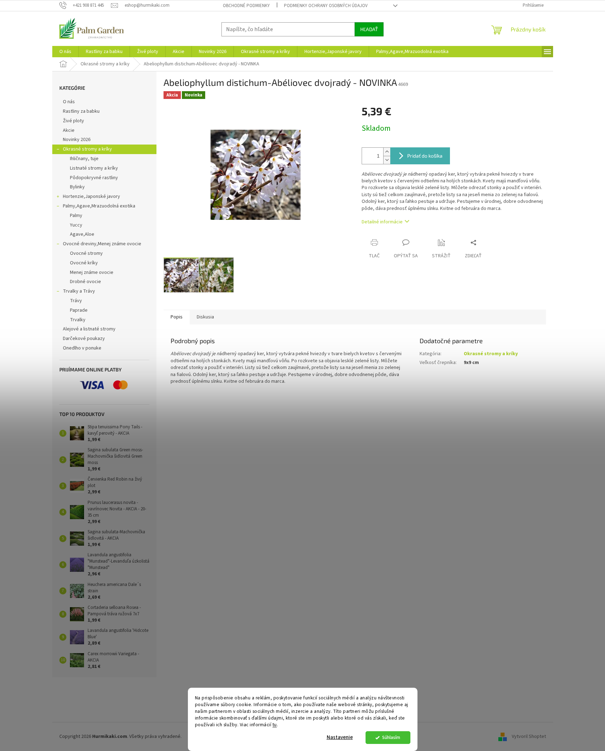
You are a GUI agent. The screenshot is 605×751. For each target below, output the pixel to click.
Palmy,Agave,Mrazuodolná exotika (99, 206)
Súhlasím (391, 737)
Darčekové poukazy (84, 338)
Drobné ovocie (85, 281)
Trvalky (77, 319)
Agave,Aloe (82, 234)
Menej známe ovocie (91, 272)
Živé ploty (73, 120)
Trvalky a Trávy (79, 291)
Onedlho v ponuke (82, 348)
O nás (69, 101)
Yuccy (76, 225)
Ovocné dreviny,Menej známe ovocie (102, 243)
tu (275, 724)
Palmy (76, 215)
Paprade (79, 310)
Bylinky (77, 186)
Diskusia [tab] (205, 317)
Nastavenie (340, 737)
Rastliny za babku (81, 111)
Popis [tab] (177, 317)
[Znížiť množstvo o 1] (386, 160)
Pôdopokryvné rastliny (94, 177)
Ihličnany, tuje (84, 158)
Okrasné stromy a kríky (87, 149)
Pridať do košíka (425, 156)
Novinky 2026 (76, 139)
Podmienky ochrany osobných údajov (326, 5)
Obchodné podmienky (246, 5)
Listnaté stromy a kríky (94, 168)
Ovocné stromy (86, 253)
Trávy (76, 300)
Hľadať (369, 29)
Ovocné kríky (84, 262)
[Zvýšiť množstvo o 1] (386, 152)
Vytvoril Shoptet (529, 736)
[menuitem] (65, 51)
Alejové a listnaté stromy (89, 329)
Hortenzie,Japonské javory (91, 196)
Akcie (69, 130)
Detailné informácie (382, 221)
